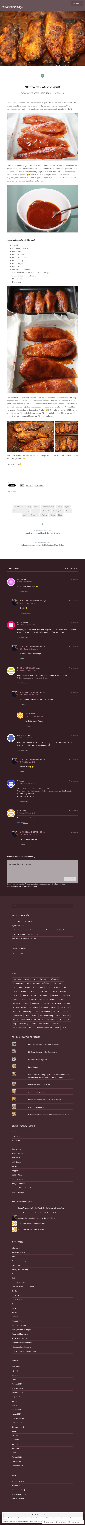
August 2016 (16, 1431)
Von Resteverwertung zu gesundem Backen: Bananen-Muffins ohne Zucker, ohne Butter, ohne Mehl (49, 1076)
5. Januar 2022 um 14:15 (25, 783)
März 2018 (15, 1380)
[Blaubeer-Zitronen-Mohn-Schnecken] (42, 1049)
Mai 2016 (15, 1444)
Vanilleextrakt (44, 1024)
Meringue (16, 1012)
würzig (52, 515)
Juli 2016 (15, 1436)
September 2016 (18, 1427)
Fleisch (42, 82)
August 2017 (16, 1397)
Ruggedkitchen (17, 1171)
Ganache (63, 991)
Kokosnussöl (56, 1003)
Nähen (35, 1012)
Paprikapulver (58, 511)
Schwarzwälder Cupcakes (37, 1060)
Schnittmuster (26, 1020)
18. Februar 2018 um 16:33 (26, 670)
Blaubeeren (43, 979)
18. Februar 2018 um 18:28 (29, 649)
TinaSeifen (16, 1132)
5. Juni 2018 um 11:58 (24, 738)
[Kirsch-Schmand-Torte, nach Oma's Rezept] (42, 1097)
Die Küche (16, 1295)
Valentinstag (23, 1024)
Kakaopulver (17, 1003)
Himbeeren (43, 999)
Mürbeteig (27, 1012)
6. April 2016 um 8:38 (27, 603)
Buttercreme (18, 987)
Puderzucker (17, 1016)
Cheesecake (29, 987)
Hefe (15, 999)
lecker (23, 1007)
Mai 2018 (15, 1375)
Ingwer (67, 507)
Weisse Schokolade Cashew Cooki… (51, 1213)
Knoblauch (36, 1003)
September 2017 (18, 1393)
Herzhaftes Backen (19, 1325)
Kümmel (16, 511)
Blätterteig (55, 979)
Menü (78, 4)
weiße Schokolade (20, 1028)
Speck (59, 1020)
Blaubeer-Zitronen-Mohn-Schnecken (42, 1052)
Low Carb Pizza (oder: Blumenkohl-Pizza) (43, 1045)
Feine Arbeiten (17, 1153)
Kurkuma (35, 511)
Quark (27, 1016)
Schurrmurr (16, 1149)
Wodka (31, 1028)
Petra (20, 622)
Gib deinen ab (71, 569)
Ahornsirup (17, 979)
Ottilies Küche (17, 1175)
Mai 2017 (15, 1401)
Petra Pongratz (26, 668)
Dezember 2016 (18, 1418)
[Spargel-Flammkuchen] (42, 1089)
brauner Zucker (19, 983)
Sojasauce (34, 515)
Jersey (60, 999)
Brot (29, 983)
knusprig (26, 511)
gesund (33, 995)
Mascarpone (64, 1007)
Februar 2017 (17, 1410)
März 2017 (15, 1405)
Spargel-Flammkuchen (36, 1092)
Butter (60, 983)
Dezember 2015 (18, 1466)
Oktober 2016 (17, 1423)
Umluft (44, 515)
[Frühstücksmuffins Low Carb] (42, 1082)
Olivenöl (56, 1012)
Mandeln (44, 1007)
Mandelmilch (33, 1007)
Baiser (34, 979)
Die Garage (16, 1291)
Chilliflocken (18, 507)
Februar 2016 (17, 1457)
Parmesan (65, 1012)
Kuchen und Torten (19, 1338)
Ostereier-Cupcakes (36, 1107)
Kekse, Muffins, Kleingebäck (22, 1330)
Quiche (34, 1016)
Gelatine (16, 995)
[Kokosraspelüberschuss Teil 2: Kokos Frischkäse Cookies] (42, 1112)
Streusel (67, 1020)
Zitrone (64, 1028)
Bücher (14, 1274)
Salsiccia (66, 1016)
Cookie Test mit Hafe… (26, 1208)
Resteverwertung (46, 1016)
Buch (54, 983)
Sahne (58, 1016)
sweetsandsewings (12, 7)
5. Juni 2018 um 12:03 (27, 762)
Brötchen (45, 983)
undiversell (16, 1158)
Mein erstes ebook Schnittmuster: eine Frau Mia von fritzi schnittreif (38, 930)
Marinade (46, 511)
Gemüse (25, 995)
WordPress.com (18, 1498)
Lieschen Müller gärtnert (21, 1188)
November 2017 (18, 1388)
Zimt (60, 515)
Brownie (36, 983)
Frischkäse (44, 991)
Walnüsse (55, 1024)
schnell (15, 1020)
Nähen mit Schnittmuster (21, 1347)
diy (65, 987)
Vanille (33, 1024)
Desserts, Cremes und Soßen (23, 1287)
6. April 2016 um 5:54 (24, 582)
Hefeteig (22, 999)
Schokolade (38, 1020)
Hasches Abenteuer (19, 1136)
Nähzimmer (45, 1012)
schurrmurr (16, 1145)
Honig (59, 507)
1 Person (25, 591)
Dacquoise (57, 987)
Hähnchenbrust (48, 507)
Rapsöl (68, 511)
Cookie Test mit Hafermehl (22, 921)
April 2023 (16, 1367)
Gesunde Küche (18, 1321)
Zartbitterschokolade (45, 1028)
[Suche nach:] (42, 906)
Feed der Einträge (19, 1490)
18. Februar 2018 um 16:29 (26, 625)
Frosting (53, 991)
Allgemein (15, 1248)
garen (36, 507)
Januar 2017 (16, 1414)
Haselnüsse (66, 995)
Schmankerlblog (18, 1192)
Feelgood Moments (19, 1184)
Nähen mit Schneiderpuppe (22, 1343)
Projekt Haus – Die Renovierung (24, 1351)
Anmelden (16, 1485)
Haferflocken (44, 995)
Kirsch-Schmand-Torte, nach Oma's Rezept (44, 1100)
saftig (25, 515)
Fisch (14, 1308)
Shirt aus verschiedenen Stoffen (24, 939)
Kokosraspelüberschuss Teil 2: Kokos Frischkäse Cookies (49, 1115)
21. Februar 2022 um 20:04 (29, 835)
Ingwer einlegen (18, 926)
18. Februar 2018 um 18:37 (29, 695)
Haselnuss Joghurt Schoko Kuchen (25, 934)
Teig (14, 1024)
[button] (30, 436)
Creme (48, 987)
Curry (29, 507)
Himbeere (32, 999)
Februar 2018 (17, 1384)
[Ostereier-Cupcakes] (42, 1104)
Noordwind (16, 1141)
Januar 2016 (16, 1461)
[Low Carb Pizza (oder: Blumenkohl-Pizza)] (42, 1042)
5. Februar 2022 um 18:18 (34, 716)
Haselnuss (55, 995)
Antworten (74, 579)
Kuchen (16, 1007)
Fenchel (34, 991)
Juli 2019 (15, 1371)
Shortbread (50, 1020)
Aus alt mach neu (18, 1252)
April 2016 (15, 1448)
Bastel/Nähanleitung (20, 1269)
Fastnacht (25, 991)
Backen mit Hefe (18, 1265)
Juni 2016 (15, 1440)
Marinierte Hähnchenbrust (45, 1218)
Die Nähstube (17, 1300)
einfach (16, 991)
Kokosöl (67, 1003)
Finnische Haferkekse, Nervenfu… (51, 1208)
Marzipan (53, 1007)
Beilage (14, 1278)
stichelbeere (16, 1162)
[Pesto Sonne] (42, 1064)
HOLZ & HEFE (17, 1179)
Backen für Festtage (19, 1261)
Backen (26, 979)
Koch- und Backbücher (20, 1334)
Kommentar (70, 879)
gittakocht (16, 1166)
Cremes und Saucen (19, 1282)
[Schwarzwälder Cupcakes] (42, 1057)
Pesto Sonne (33, 1067)
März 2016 (15, 1453)
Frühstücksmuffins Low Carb (39, 1085)
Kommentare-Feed (19, 1494)
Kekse (27, 1003)
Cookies (40, 987)
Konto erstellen (18, 1481)
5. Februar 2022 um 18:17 (26, 813)
